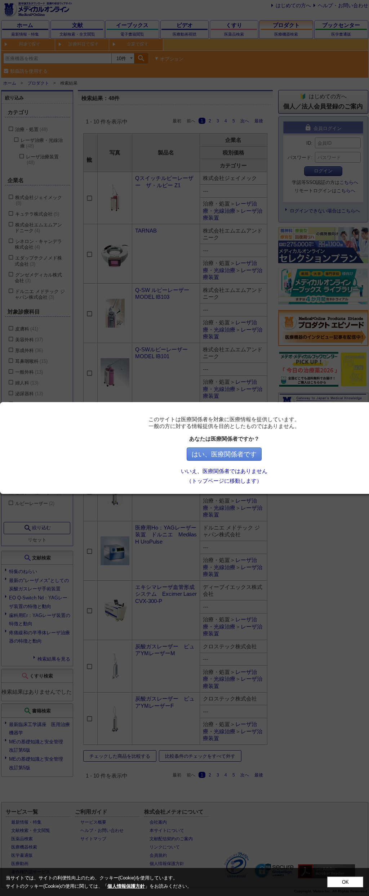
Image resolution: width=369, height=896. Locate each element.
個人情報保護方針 (126, 886)
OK (345, 882)
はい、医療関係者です (224, 454)
